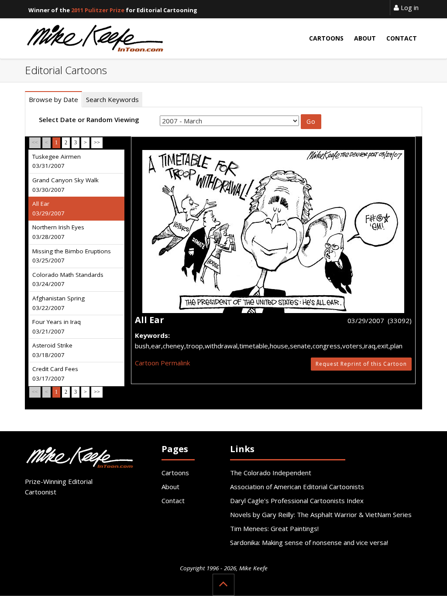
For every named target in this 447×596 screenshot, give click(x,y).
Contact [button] (401, 38)
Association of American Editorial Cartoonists (297, 486)
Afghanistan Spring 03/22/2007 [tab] (58, 303)
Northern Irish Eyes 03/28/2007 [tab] (58, 232)
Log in (409, 7)
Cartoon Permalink (162, 362)
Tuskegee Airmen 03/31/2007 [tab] (56, 161)
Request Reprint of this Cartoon (361, 364)
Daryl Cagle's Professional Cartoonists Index (297, 500)
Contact (173, 500)
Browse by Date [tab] (53, 99)
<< (35, 143)
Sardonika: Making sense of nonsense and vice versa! (309, 542)
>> (97, 143)
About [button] (365, 38)
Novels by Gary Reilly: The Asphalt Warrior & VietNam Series (321, 514)
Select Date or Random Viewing (89, 119)
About (170, 486)
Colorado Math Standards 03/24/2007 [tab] (67, 279)
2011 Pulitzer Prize (97, 10)
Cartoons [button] (326, 38)
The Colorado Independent (270, 472)
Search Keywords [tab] (112, 99)
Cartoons (175, 472)
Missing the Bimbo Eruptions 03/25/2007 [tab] (71, 256)
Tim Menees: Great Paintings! (274, 528)
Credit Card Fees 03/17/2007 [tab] (55, 373)
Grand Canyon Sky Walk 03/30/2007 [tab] (65, 185)
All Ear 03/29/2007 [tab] (48, 208)
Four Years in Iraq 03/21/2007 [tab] (56, 326)
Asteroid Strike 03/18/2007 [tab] (52, 350)
